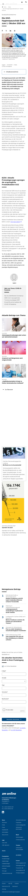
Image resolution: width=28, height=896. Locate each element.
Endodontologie (6, 865)
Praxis (3, 828)
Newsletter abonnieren (13, 721)
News (3, 821)
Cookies (17, 885)
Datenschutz (5, 887)
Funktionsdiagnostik (21, 826)
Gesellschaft (5, 831)
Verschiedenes (19, 871)
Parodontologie (5, 860)
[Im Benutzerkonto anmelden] (22, 2)
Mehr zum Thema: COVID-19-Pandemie (12, 290)
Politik (3, 826)
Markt (17, 836)
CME (3, 841)
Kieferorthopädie (6, 867)
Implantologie (5, 862)
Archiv (3, 852)
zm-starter (18, 856)
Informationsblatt (15, 223)
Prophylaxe (18, 824)
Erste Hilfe (4, 844)
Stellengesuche (19, 866)
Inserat (18, 862)
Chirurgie (4, 872)
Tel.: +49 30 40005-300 (7, 808)
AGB (9, 885)
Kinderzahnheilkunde (7, 874)
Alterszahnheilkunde (21, 821)
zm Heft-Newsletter (16, 731)
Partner (4, 885)
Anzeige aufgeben (20, 874)
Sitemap (4, 890)
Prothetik (4, 870)
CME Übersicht (5, 846)
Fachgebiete (5, 857)
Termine (18, 846)
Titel (3, 686)
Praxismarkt (19, 869)
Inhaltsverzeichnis (12, 73)
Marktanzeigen (19, 838)
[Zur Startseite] (11, 3)
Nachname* (5, 700)
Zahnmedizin (5, 833)
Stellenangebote (20, 864)
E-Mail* (4, 672)
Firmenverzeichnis (20, 841)
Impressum (15, 887)
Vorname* (5, 693)
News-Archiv (5, 836)
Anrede (4, 679)
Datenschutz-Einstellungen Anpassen (11, 893)
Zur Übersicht (9, 391)
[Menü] (3, 4)
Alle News (4, 824)
